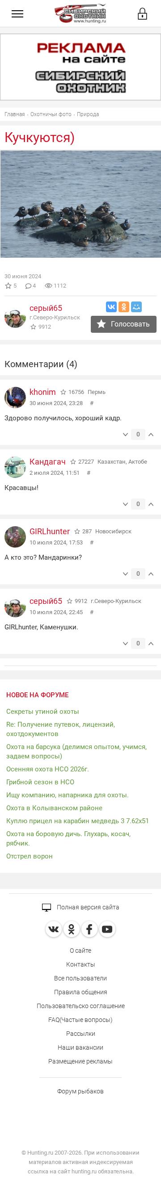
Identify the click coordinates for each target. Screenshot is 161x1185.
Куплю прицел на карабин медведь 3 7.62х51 (77, 821)
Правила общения (80, 992)
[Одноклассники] (124, 306)
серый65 (46, 308)
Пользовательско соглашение (81, 1005)
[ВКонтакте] (111, 306)
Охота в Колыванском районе (54, 808)
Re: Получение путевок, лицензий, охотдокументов (60, 729)
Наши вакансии (80, 1047)
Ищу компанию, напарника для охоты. (67, 795)
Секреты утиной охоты (42, 712)
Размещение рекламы (80, 1061)
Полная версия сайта (87, 907)
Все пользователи (80, 978)
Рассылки (80, 1033)
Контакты (80, 964)
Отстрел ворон (29, 856)
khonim (43, 392)
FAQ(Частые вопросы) (80, 1019)
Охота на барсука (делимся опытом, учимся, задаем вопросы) (76, 751)
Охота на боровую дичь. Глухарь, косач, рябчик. (68, 838)
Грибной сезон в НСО (40, 782)
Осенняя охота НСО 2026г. (47, 769)
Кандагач (48, 461)
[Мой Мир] (136, 306)
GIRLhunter (50, 531)
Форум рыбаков (80, 1091)
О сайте (80, 950)
